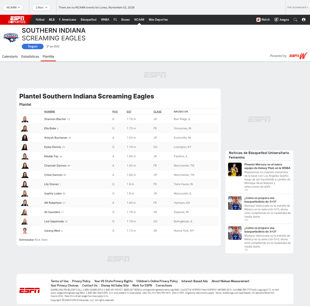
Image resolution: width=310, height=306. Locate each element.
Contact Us (90, 285)
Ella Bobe (50, 128)
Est (129, 111)
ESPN (16, 20)
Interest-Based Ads (195, 281)
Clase (157, 111)
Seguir (33, 46)
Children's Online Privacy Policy (157, 281)
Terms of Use (60, 281)
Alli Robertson (53, 202)
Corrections (164, 285)
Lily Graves (51, 184)
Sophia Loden (53, 193)
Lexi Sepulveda (54, 221)
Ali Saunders (52, 212)
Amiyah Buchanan (55, 137)
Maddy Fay (51, 156)
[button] (295, 20)
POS (115, 111)
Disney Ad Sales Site (115, 285)
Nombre (49, 111)
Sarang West (52, 230)
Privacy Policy (81, 281)
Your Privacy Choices (65, 285)
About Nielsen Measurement (230, 281)
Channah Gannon (55, 165)
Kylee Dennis (52, 147)
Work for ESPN (142, 285)
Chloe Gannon (53, 174)
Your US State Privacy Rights (113, 281)
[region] (118, 172)
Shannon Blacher (55, 119)
